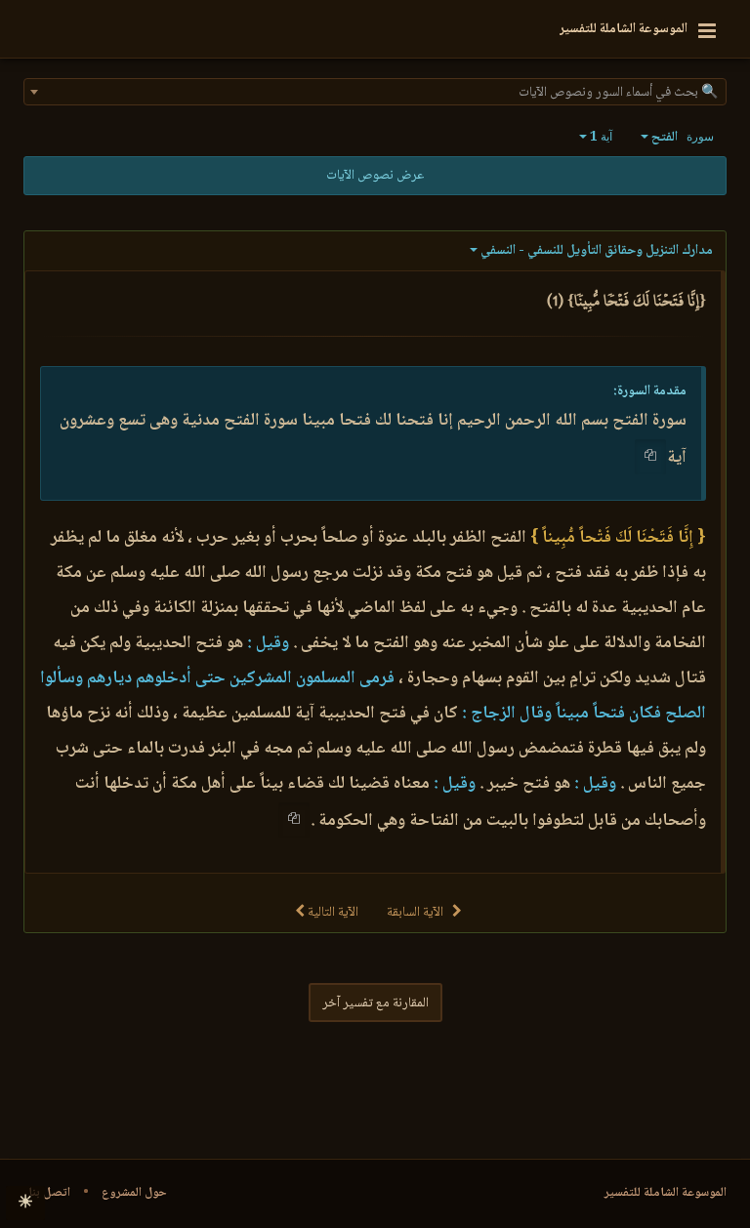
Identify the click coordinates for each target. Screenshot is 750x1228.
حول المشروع (134, 1193)
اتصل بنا (49, 1193)
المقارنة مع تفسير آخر (375, 1003)
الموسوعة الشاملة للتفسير (665, 1193)
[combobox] (375, 91)
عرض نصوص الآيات (375, 175)
